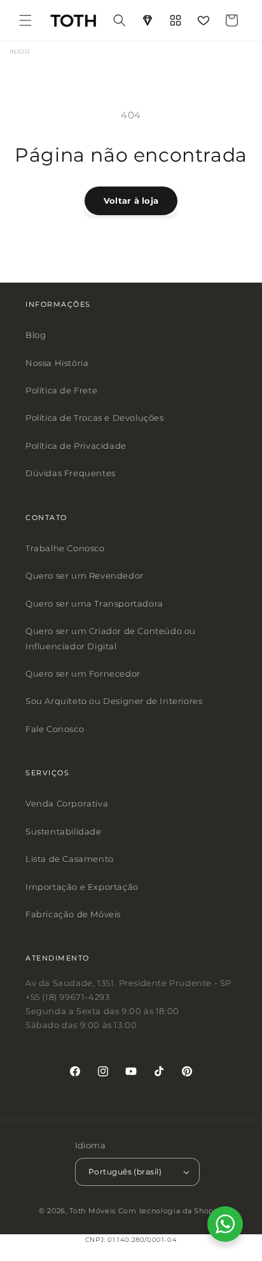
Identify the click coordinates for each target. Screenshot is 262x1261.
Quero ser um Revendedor (84, 576)
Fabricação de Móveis (73, 914)
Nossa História (56, 363)
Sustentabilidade (63, 831)
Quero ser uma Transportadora (94, 603)
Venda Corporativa (66, 804)
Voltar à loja (131, 200)
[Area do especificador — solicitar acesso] (148, 20)
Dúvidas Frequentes (70, 473)
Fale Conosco (54, 729)
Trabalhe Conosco (65, 548)
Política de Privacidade (76, 445)
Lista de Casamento (69, 859)
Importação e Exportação (82, 887)
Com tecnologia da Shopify (171, 1211)
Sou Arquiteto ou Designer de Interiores (113, 701)
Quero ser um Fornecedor (83, 673)
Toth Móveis (92, 1211)
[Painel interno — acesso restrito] (176, 20)
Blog (35, 335)
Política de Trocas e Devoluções (94, 418)
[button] (25, 20)
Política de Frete (61, 390)
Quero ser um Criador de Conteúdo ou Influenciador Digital (110, 638)
